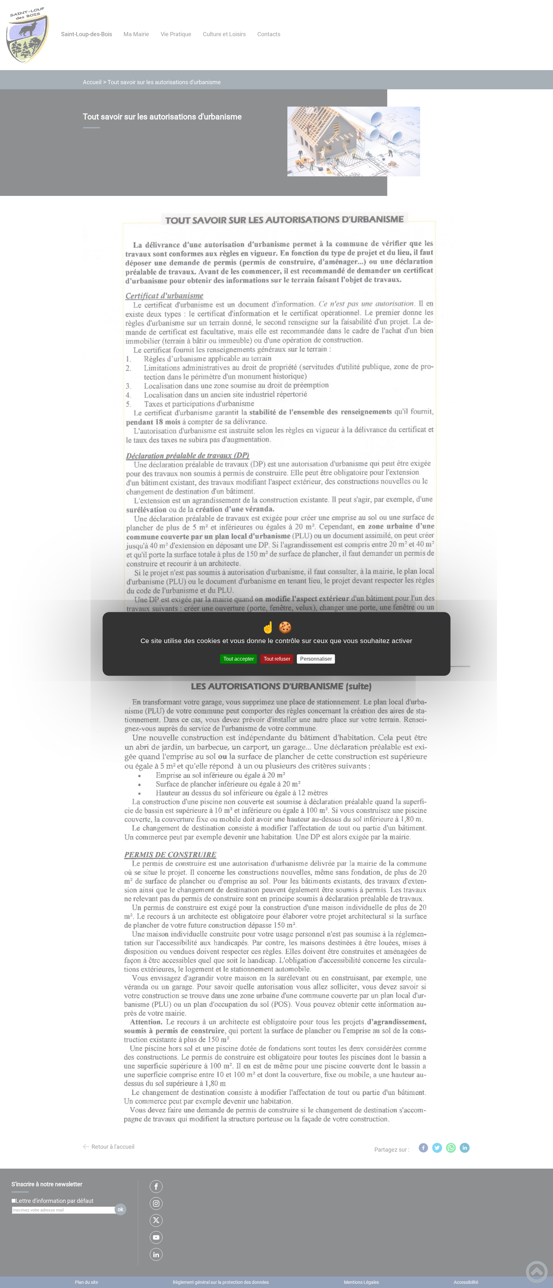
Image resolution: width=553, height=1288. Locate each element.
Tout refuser (277, 659)
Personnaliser (316, 659)
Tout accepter (238, 659)
